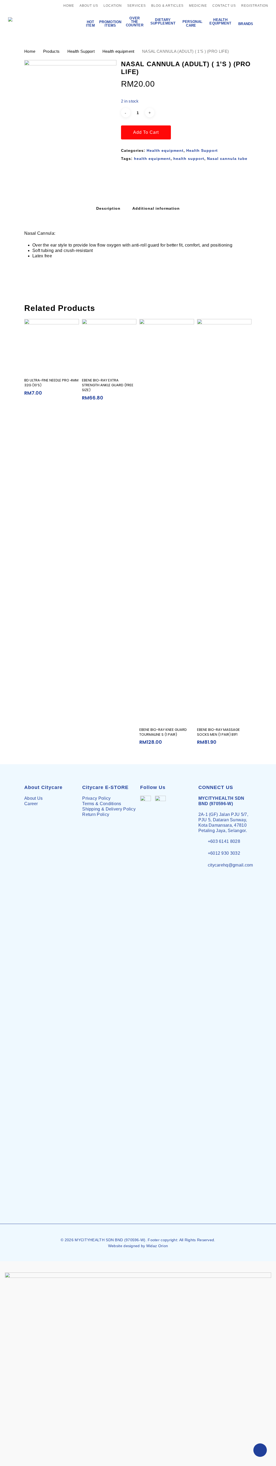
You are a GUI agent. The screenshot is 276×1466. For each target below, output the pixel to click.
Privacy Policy (96, 798)
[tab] (108, 208)
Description (108, 208)
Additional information (156, 208)
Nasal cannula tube (227, 158)
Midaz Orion (157, 1246)
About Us (33, 798)
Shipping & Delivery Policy (109, 809)
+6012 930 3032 (224, 853)
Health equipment (118, 51)
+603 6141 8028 (224, 841)
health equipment (152, 158)
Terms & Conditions (101, 803)
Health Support (81, 51)
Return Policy (95, 814)
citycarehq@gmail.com (230, 865)
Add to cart (146, 132)
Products (51, 51)
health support (188, 158)
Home (29, 51)
